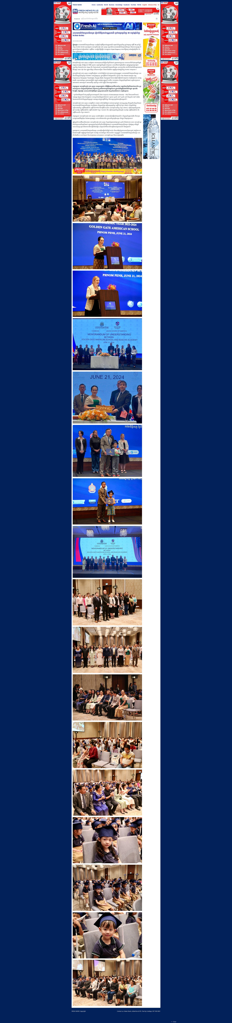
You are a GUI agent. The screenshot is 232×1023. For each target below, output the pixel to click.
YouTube (133, 5)
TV (158, 5)
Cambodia (100, 5)
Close (174, 1022)
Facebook (127, 5)
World (106, 5)
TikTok (139, 5)
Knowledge (118, 5)
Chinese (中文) (152, 5)
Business (111, 5)
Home (94, 5)
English (144, 5)
